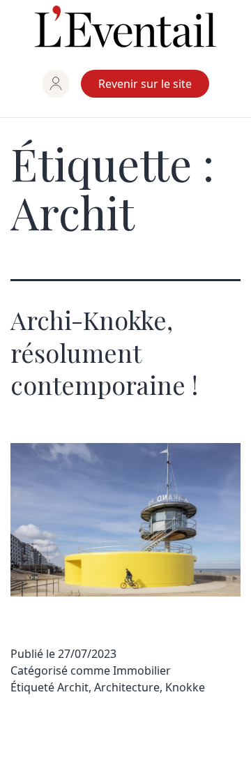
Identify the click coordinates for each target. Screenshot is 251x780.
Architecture (127, 687)
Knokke (185, 687)
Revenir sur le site (145, 83)
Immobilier (142, 670)
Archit (73, 687)
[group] (56, 84)
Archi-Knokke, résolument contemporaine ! (104, 352)
